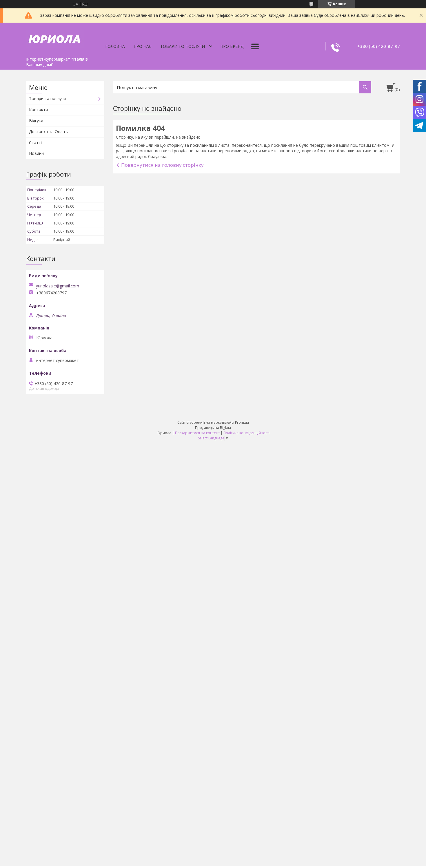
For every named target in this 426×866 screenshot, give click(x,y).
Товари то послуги (182, 46)
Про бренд (231, 46)
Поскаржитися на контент (197, 432)
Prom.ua (242, 422)
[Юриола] (55, 38)
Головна (115, 46)
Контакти (38, 109)
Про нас (143, 46)
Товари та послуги (47, 98)
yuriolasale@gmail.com (57, 286)
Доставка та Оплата (49, 131)
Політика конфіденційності (246, 432)
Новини (36, 153)
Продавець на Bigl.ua (213, 427)
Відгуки (36, 120)
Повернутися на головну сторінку (162, 165)
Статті (35, 142)
